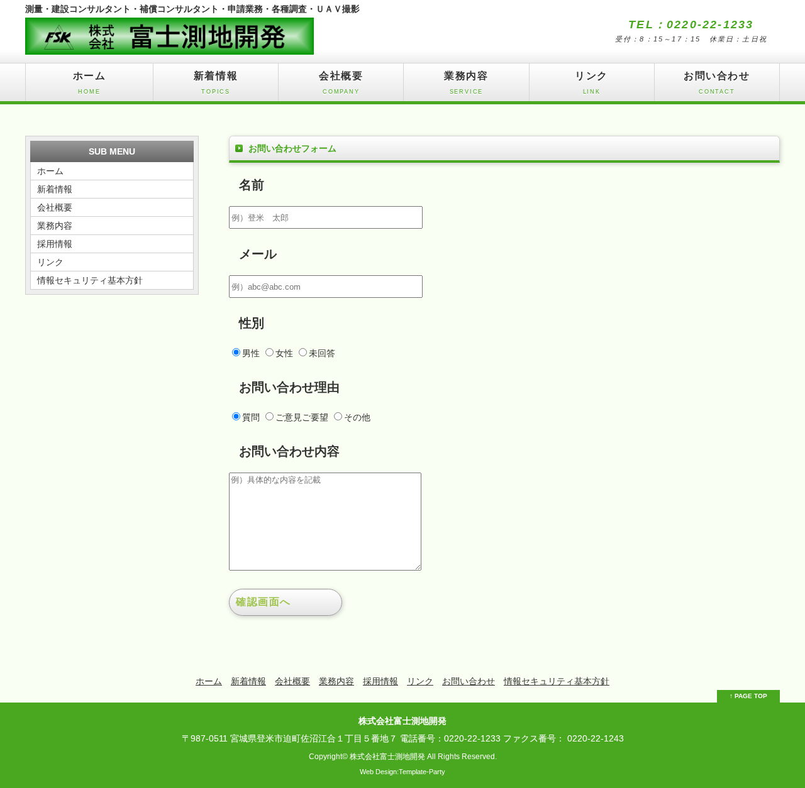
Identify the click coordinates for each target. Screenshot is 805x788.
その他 (357, 417)
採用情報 (54, 244)
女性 (284, 353)
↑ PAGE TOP (748, 695)
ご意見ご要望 (301, 417)
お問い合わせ (717, 82)
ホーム (89, 82)
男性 (251, 353)
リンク (591, 82)
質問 (251, 417)
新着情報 (216, 82)
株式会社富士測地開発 (387, 756)
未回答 (322, 353)
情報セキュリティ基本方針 (90, 280)
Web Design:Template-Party (402, 771)
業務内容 (466, 82)
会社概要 (341, 82)
